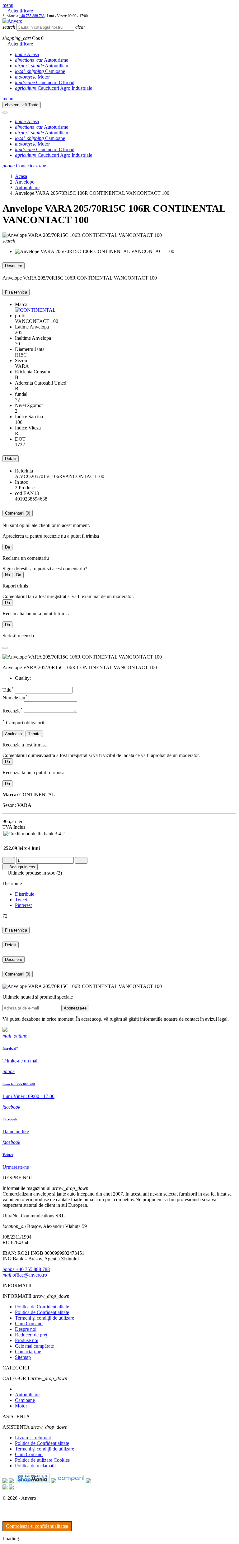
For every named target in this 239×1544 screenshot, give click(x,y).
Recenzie (12, 710)
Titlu (8, 690)
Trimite (34, 733)
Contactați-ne (28, 1351)
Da (7, 547)
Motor (32, 76)
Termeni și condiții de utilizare (44, 1318)
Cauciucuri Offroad (44, 82)
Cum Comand (29, 1323)
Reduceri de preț (31, 1334)
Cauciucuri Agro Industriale (53, 88)
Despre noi (25, 1329)
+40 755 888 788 (32, 16)
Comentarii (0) (17, 513)
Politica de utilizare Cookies (42, 1460)
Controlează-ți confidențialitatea (37, 1526)
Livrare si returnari (33, 1437)
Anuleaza (13, 733)
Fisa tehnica (16, 292)
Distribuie (24, 894)
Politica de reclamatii (35, 1465)
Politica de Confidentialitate (42, 1306)
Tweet (21, 899)
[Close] (4, 112)
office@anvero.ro (24, 1275)
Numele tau (14, 697)
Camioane (40, 71)
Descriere (13, 265)
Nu (7, 575)
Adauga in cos (20, 867)
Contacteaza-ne (24, 165)
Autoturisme (41, 60)
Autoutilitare (42, 65)
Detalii (10, 458)
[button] (7, 5)
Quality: (23, 678)
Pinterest (23, 905)
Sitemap (23, 1357)
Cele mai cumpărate (34, 1346)
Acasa (27, 54)
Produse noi (26, 1340)
